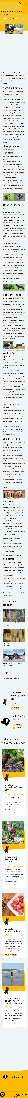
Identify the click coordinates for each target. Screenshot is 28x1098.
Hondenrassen (7, 678)
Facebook (16, 707)
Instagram (17, 704)
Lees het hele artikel (11, 813)
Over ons (5, 1080)
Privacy (10, 1080)
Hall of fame (22, 1080)
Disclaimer (15, 1080)
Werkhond (16, 678)
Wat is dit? (24, 1094)
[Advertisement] (14, 50)
